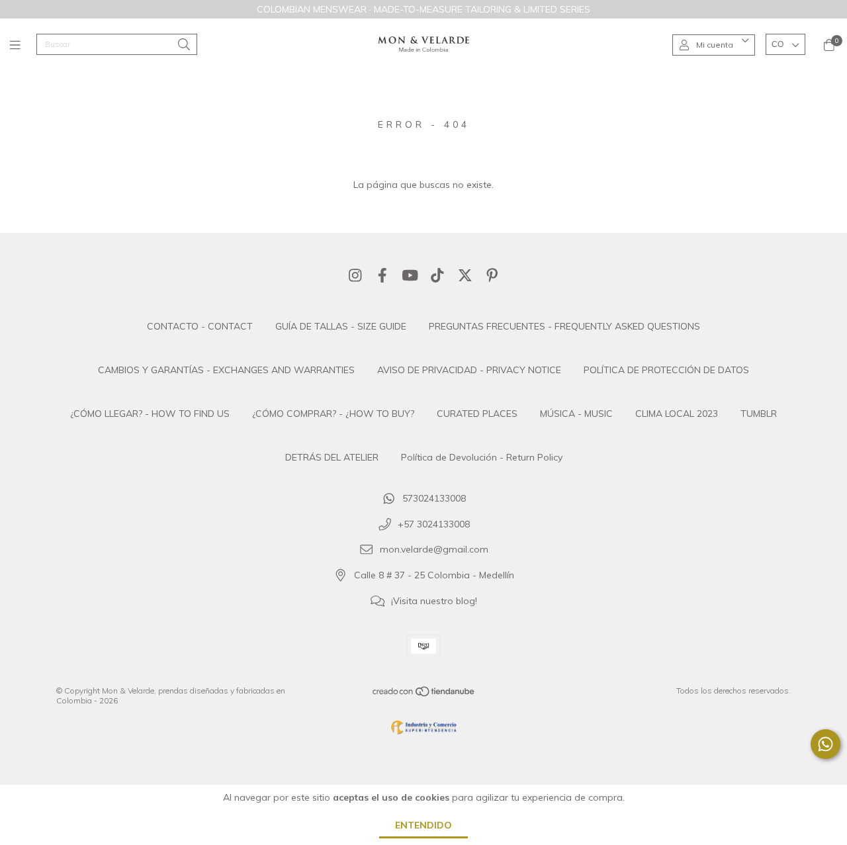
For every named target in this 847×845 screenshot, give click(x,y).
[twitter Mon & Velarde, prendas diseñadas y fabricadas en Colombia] (465, 275)
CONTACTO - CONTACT (200, 326)
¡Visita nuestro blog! (434, 601)
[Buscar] (184, 45)
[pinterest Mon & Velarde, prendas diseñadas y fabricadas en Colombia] (492, 275)
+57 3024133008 (434, 524)
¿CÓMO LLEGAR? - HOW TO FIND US (150, 414)
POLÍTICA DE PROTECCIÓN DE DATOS (666, 370)
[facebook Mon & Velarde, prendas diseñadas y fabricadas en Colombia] (382, 275)
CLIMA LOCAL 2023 (676, 414)
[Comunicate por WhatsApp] (825, 744)
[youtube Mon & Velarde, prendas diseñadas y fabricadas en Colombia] (410, 275)
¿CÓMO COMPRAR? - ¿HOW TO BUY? (333, 414)
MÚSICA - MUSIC (576, 414)
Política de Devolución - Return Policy (481, 457)
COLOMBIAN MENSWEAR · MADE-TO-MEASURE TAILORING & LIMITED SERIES (423, 9)
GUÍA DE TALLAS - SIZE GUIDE (340, 326)
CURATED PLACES (477, 414)
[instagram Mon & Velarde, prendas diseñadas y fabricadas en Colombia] (355, 275)
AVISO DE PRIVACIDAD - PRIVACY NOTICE (469, 370)
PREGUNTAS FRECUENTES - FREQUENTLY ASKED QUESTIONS (564, 326)
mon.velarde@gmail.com (434, 550)
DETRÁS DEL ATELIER (332, 457)
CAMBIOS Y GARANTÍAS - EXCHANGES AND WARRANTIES (226, 370)
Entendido (423, 825)
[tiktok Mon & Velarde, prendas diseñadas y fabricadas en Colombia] (437, 275)
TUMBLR (758, 414)
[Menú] (23, 44)
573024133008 (434, 498)
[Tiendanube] (424, 694)
